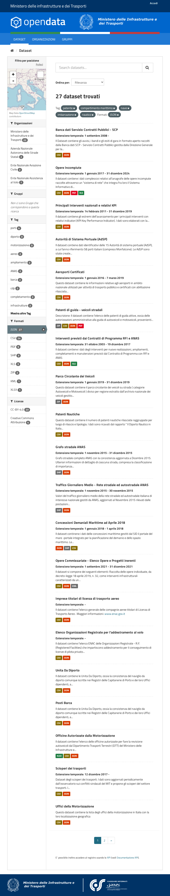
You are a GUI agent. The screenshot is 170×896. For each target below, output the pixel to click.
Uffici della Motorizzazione (75, 806)
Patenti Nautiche (68, 414)
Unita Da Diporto (68, 670)
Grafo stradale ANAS (70, 446)
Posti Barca (64, 702)
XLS (81, 193)
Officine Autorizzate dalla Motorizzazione (85, 735)
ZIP (58, 325)
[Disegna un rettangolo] (40, 74)
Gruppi (67, 39)
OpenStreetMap (27, 113)
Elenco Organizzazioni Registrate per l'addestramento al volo (99, 632)
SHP (59, 472)
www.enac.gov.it (114, 614)
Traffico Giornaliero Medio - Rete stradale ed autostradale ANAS (102, 484)
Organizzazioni (43, 39)
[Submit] (147, 67)
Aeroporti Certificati (70, 271)
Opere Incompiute (68, 167)
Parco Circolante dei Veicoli (75, 376)
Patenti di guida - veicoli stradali (79, 309)
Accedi (154, 3)
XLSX (59, 755)
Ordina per (62, 82)
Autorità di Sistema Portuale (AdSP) (81, 239)
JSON (66, 155)
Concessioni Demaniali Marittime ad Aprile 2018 (90, 522)
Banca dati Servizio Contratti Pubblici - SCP (87, 129)
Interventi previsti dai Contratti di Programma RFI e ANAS (97, 338)
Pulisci (39, 64)
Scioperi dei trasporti (71, 768)
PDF (74, 193)
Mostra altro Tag (21, 313)
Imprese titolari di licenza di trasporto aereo (87, 598)
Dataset (19, 39)
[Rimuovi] (74, 108)
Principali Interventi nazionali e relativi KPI (86, 205)
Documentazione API (127, 858)
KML (74, 586)
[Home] (12, 50)
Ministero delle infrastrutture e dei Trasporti (48, 6)
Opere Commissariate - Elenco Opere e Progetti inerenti (96, 560)
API (108, 858)
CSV (59, 155)
